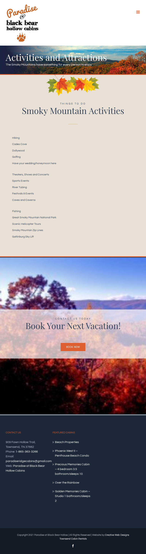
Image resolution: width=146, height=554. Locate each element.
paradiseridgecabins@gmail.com (29, 461)
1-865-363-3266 (27, 451)
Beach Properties (67, 442)
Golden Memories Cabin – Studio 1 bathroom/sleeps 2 (72, 496)
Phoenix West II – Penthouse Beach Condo (72, 453)
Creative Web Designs (117, 535)
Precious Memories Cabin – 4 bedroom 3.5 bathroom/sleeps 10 (72, 469)
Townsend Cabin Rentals (73, 538)
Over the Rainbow (67, 482)
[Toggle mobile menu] (138, 12)
